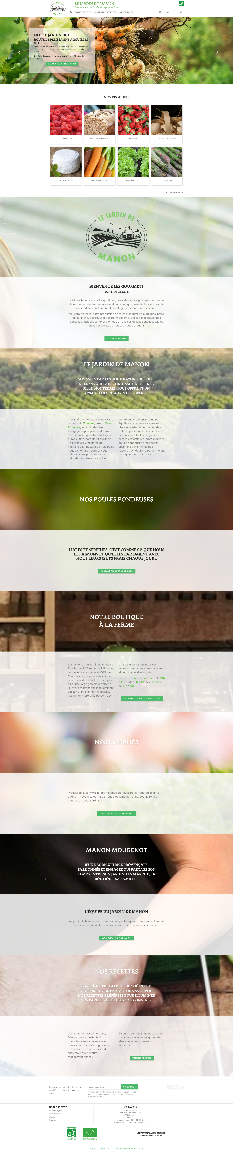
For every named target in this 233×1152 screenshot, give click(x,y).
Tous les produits (174, 192)
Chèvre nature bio (65, 180)
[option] (116, 50)
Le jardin (99, 12)
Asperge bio (167, 180)
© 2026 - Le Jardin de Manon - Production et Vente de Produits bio (116, 1149)
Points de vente (83, 12)
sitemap (52, 1117)
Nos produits (126, 12)
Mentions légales (55, 1111)
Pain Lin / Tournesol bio (99, 138)
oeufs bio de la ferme (167, 138)
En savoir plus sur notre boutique (141, 699)
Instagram (181, 1087)
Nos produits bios (116, 338)
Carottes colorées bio (99, 180)
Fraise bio (133, 138)
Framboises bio (66, 138)
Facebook (169, 1087)
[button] (17, 50)
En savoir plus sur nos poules (116, 571)
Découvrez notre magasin (51, 60)
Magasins (52, 1120)
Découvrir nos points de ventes (116, 813)
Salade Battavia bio (133, 180)
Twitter (175, 1087)
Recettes (111, 12)
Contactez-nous (55, 1114)
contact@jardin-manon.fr (136, 1122)
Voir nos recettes (141, 1058)
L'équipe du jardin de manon (116, 938)
